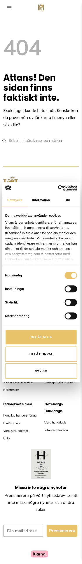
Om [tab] (67, 200)
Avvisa (41, 371)
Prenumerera (62, 531)
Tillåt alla (41, 337)
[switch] (71, 288)
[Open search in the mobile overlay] (41, 140)
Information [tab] (41, 200)
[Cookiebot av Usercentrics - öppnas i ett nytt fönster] (58, 188)
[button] (9, 7)
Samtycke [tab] (14, 200)
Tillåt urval (41, 354)
